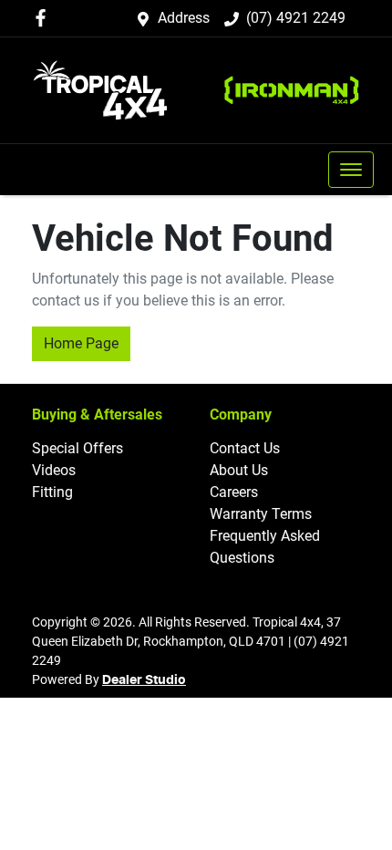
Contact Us (245, 448)
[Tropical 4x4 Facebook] (44, 17)
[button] (351, 169)
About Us (239, 470)
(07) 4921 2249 (296, 17)
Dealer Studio (144, 680)
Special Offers (77, 448)
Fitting (52, 492)
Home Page (81, 343)
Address (184, 17)
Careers (234, 492)
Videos (54, 470)
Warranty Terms (261, 514)
